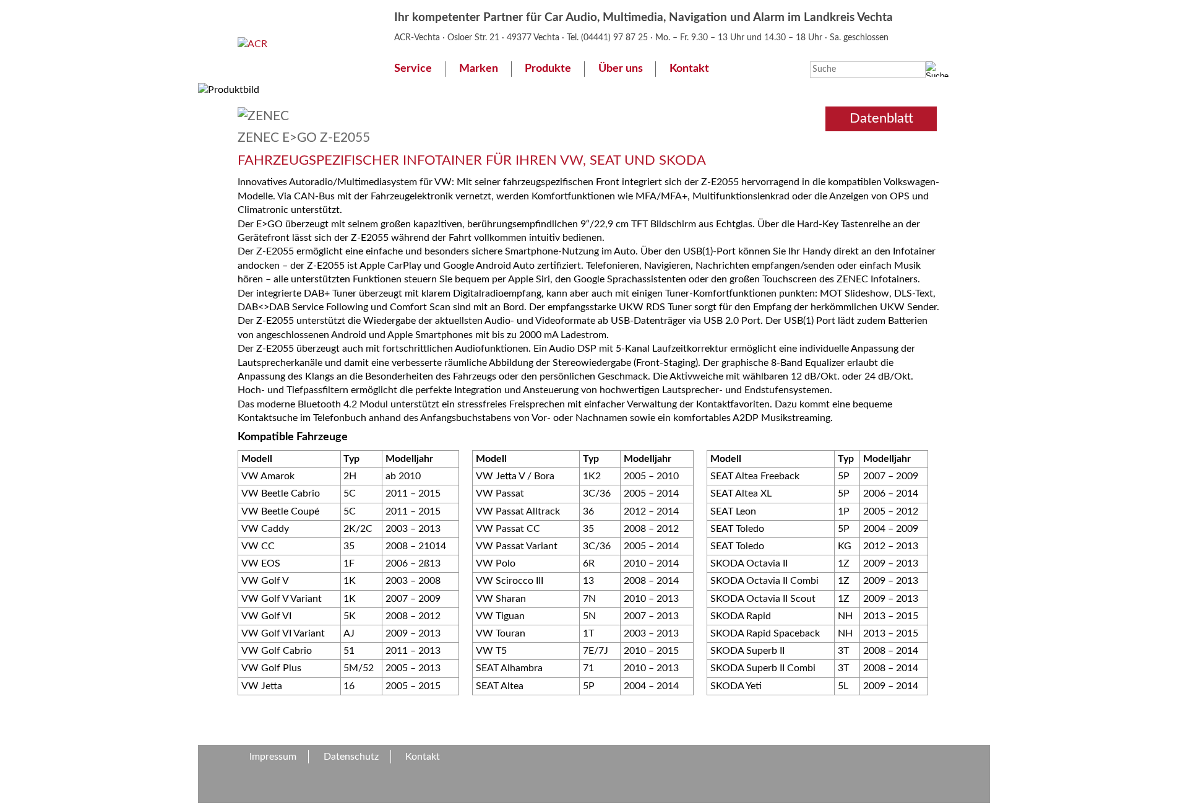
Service (413, 68)
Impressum (272, 757)
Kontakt (689, 68)
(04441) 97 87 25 (615, 37)
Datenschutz (351, 757)
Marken (478, 68)
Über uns (620, 68)
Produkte (548, 68)
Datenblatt (881, 118)
